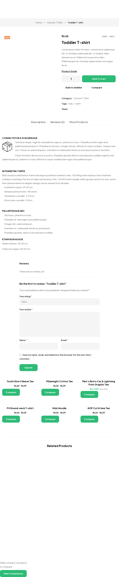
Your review (26, 309)
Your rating (25, 296)
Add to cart (99, 78)
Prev (104, 36)
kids (71, 103)
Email (64, 340)
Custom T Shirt (55, 22)
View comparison (13, 573)
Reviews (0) (58, 122)
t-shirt (77, 103)
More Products (78, 122)
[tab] (38, 122)
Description (38, 122)
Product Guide (69, 71)
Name (23, 340)
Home (39, 22)
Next (112, 36)
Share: (65, 109)
